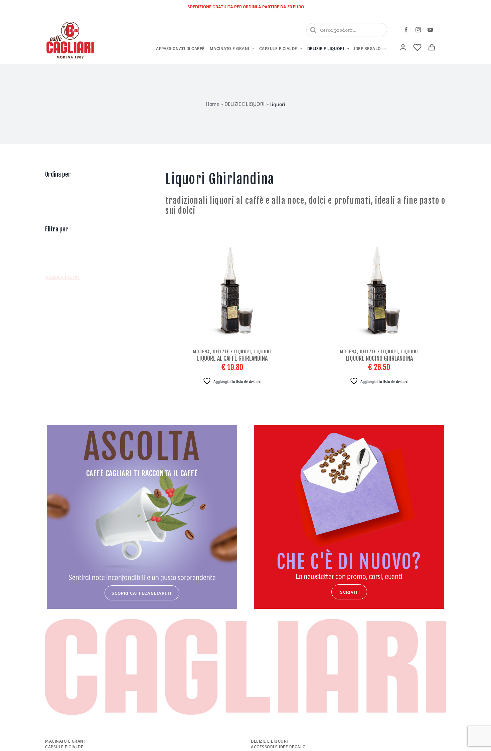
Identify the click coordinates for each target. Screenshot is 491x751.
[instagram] (418, 29)
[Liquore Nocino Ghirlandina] (379, 292)
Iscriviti (349, 592)
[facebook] (406, 29)
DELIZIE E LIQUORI (269, 741)
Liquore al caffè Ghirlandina (232, 358)
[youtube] (430, 29)
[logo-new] (70, 22)
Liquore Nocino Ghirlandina (379, 358)
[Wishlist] (417, 47)
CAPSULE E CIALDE (64, 747)
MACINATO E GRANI (65, 741)
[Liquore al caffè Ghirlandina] (232, 292)
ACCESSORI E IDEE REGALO (278, 747)
